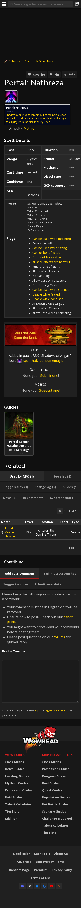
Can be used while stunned (50, 289)
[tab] (22, 476)
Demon (75, 532)
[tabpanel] (40, 529)
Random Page (19, 870)
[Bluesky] (37, 886)
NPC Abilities (44, 61)
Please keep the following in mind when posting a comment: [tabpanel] (40, 654)
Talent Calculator (18, 804)
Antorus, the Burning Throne (46, 532)
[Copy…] (60, 511)
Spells (29, 61)
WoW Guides (15, 755)
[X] (30, 886)
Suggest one (49, 390)
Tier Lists (12, 811)
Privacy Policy (62, 870)
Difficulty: (15, 128)
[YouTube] (51, 886)
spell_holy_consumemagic (42, 360)
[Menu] (4, 4)
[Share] (77, 4)
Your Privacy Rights (50, 862)
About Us (61, 854)
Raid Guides (14, 797)
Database (14, 61)
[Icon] (11, 96)
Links (71, 74)
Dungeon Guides (54, 776)
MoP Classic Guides (57, 755)
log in (38, 710)
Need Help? (21, 854)
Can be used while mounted (51, 238)
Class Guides (14, 762)
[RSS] (59, 886)
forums (59, 637)
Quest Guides (52, 790)
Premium (41, 870)
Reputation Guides (56, 797)
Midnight (12, 818)
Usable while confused (47, 299)
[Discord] (22, 886)
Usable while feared (46, 294)
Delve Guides (15, 769)
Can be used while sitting (49, 248)
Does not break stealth (48, 257)
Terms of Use (40, 878)
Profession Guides (18, 790)
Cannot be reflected (46, 252)
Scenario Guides (54, 811)
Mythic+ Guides (16, 783)
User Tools (42, 854)
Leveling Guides (17, 776)
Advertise (24, 862)
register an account (55, 710)
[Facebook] (44, 886)
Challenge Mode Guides (59, 818)
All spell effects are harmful (51, 262)
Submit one (49, 375)
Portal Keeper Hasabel (10, 532)
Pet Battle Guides (55, 804)
